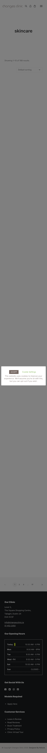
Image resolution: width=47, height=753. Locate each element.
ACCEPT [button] (14, 372)
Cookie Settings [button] (29, 372)
